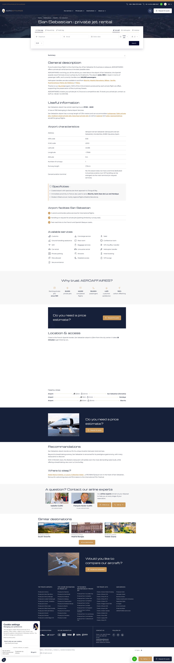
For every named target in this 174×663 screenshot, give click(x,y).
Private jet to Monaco (43, 615)
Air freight (118, 603)
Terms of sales (48, 650)
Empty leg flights (120, 608)
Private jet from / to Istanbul (84, 596)
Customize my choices (19, 652)
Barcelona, (100, 80)
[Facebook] (113, 635)
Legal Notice (40, 650)
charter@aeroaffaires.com (102, 639)
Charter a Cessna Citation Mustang (105, 592)
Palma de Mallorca (67, 83)
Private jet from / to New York (84, 598)
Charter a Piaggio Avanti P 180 (104, 603)
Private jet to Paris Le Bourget (45, 596)
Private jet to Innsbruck (63, 596)
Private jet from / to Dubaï (83, 605)
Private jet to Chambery (63, 615)
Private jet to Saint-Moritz (64, 594)
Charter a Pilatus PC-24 (102, 596)
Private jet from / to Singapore (84, 607)
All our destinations (87, 542)
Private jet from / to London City (85, 593)
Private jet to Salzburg (63, 599)
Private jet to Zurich (43, 603)
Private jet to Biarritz (63, 606)
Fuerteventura (53, 83)
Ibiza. (78, 83)
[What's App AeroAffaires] (161, 4)
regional (99, 116)
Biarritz (87, 80)
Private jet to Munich (43, 613)
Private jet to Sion (62, 608)
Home (40, 18)
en (169, 4)
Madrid (93, 80)
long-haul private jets (80, 116)
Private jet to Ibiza (62, 613)
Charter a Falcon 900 (102, 615)
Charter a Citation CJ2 (102, 601)
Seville (112, 80)
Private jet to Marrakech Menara (65, 603)
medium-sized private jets (61, 116)
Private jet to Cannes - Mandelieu (46, 601)
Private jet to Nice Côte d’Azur (45, 594)
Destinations (47, 18)
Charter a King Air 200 (102, 608)
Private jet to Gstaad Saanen (64, 601)
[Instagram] (118, 635)
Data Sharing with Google (11, 643)
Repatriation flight (120, 601)
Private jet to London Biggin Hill (46, 617)
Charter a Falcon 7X (101, 620)
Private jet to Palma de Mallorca (46, 610)
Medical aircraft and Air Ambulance (124, 599)
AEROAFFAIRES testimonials (123, 610)
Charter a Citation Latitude (103, 610)
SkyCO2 (61, 86)
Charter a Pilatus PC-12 (102, 599)
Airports (55, 18)
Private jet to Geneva (43, 592)
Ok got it (33, 652)
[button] (4, 660)
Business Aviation (120, 596)
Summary (51, 55)
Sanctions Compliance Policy (68, 650)
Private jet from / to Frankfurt (84, 600)
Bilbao (107, 80)
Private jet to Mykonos (63, 592)
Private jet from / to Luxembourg (85, 614)
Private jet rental (120, 592)
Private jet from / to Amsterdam (85, 616)
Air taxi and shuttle (120, 606)
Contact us (56, 650)
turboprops (111, 113)
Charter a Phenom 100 (102, 594)
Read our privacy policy (9, 637)
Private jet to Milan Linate (44, 606)
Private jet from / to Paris (83, 603)
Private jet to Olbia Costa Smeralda (46, 608)
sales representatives (114, 116)
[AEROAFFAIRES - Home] (12, 11)
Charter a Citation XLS (102, 613)
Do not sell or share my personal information (8, 652)
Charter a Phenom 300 (102, 606)
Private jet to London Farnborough (46, 599)
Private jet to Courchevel (64, 610)
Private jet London (62, 617)
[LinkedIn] (165, 4)
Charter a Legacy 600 (102, 617)
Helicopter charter (120, 594)
